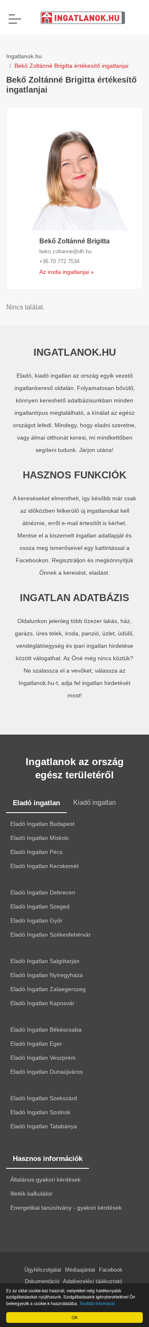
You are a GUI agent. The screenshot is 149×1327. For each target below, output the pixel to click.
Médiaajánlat (80, 1270)
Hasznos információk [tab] (47, 1159)
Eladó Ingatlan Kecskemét (44, 866)
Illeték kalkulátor (31, 1193)
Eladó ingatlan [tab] (36, 803)
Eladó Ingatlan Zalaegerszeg (48, 989)
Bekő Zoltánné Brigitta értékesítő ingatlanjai (71, 65)
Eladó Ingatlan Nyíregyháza (46, 975)
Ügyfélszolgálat (42, 1270)
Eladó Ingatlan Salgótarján (44, 961)
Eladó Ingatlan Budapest (42, 823)
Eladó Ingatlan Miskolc (39, 838)
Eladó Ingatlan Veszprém (43, 1057)
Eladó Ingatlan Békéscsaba (46, 1029)
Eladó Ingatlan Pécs (36, 852)
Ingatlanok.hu (24, 56)
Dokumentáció (42, 1281)
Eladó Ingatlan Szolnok (40, 1112)
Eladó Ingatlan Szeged (40, 906)
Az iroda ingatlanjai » (66, 272)
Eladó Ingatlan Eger (36, 1043)
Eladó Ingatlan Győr (36, 920)
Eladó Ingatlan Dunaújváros (46, 1071)
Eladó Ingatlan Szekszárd (43, 1098)
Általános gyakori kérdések (45, 1179)
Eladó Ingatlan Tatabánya (43, 1126)
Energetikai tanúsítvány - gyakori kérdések (66, 1207)
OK (75, 1317)
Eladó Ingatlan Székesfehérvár (50, 934)
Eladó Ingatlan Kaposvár (42, 1003)
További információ (97, 1303)
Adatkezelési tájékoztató (92, 1281)
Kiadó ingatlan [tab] (94, 802)
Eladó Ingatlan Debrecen (42, 892)
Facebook (111, 1270)
